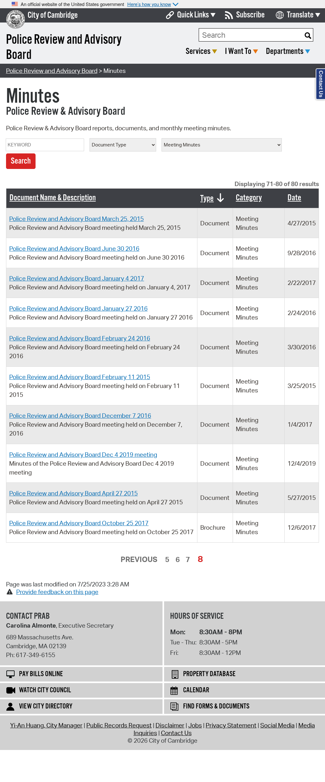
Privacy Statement (231, 725)
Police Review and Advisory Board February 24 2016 (79, 338)
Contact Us (176, 733)
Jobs (195, 725)
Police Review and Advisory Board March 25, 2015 (76, 219)
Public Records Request (119, 725)
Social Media (277, 725)
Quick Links (193, 15)
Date (294, 198)
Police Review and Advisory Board (51, 70)
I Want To (238, 51)
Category (249, 198)
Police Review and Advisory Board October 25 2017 (79, 523)
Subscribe (250, 15)
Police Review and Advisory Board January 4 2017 (76, 278)
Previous (139, 559)
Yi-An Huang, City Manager (46, 725)
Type (207, 198)
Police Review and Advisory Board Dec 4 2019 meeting (83, 454)
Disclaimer (170, 725)
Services (198, 51)
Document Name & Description (53, 198)
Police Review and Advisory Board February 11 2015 (79, 377)
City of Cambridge (53, 15)
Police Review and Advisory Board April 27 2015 (73, 493)
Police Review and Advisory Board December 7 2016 (80, 415)
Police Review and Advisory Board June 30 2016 (74, 248)
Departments (284, 51)
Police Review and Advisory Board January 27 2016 (78, 308)
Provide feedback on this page (57, 592)
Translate (300, 15)
